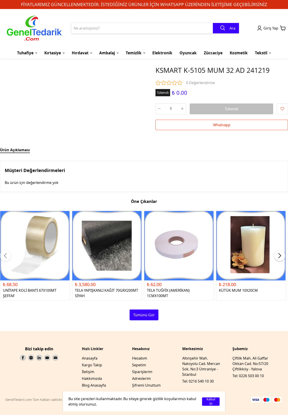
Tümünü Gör (144, 314)
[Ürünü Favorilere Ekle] (282, 108)
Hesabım (139, 358)
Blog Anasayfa (94, 385)
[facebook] (23, 358)
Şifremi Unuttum (146, 385)
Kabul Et (211, 401)
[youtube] (47, 358)
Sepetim (139, 364)
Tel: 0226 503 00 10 (248, 375)
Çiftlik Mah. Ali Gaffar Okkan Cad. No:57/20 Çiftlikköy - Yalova (250, 363)
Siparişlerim (142, 371)
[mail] (55, 358)
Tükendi (231, 108)
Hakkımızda (92, 378)
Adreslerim (141, 378)
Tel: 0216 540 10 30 (198, 381)
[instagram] (31, 358)
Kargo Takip (92, 364)
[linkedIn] (39, 358)
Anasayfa (89, 358)
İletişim (88, 371)
